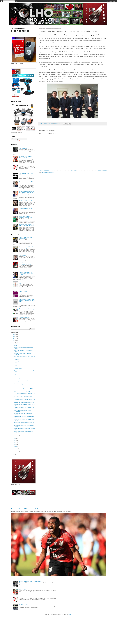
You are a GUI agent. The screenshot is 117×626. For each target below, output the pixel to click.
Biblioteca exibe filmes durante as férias (22, 373)
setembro (16, 448)
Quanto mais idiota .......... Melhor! (26, 200)
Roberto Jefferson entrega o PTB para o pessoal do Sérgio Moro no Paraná (26, 183)
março (15, 437)
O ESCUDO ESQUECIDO (24, 165)
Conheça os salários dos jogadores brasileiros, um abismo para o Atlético (27, 309)
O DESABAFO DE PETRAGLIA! (26, 173)
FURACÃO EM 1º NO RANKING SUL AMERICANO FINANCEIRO (27, 263)
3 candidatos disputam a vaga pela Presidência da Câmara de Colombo (27, 192)
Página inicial (73, 170)
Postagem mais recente (44, 170)
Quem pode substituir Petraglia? (26, 208)
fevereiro (16, 435)
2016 (14, 336)
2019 (14, 342)
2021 (14, 454)
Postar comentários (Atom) (48, 172)
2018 (14, 340)
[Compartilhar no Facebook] (68, 124)
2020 (14, 343)
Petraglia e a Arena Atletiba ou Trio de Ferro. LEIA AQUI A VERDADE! (26, 225)
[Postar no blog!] (65, 124)
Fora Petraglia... (22, 255)
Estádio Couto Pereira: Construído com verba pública (26, 148)
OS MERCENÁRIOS (23, 604)
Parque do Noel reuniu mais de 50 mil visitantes (24, 402)
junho (15, 442)
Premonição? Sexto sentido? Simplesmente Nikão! (25, 157)
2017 (14, 338)
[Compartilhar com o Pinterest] (70, 124)
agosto (15, 446)
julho (15, 444)
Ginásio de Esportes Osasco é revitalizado (23, 391)
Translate (22, 141)
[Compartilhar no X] (66, 124)
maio (15, 440)
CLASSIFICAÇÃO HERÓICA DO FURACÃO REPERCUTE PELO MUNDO (26, 273)
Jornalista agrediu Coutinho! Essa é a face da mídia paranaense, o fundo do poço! (27, 300)
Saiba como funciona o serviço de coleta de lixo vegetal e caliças (26, 217)
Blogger (69, 614)
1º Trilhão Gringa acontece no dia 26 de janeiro (24, 387)
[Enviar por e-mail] (63, 124)
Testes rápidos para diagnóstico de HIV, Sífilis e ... (24, 356)
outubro (16, 449)
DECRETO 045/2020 (23, 291)
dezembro (16, 451)
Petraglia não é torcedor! (24, 317)
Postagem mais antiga (102, 170)
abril (15, 438)
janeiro (15, 345)
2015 (14, 334)
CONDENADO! (22, 589)
